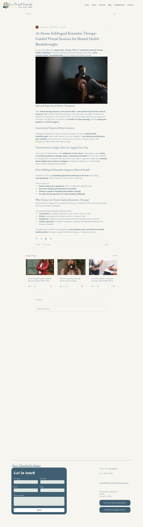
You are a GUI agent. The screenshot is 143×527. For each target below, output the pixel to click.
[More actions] (106, 27)
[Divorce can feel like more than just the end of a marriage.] (71, 267)
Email (16, 487)
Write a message (19, 495)
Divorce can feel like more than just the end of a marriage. (70, 279)
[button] (115, 14)
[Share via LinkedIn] (46, 239)
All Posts (28, 14)
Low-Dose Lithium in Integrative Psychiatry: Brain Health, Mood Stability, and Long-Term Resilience (102, 279)
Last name (43, 478)
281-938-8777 (113, 469)
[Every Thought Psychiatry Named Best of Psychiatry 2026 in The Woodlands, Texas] (40, 267)
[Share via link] (51, 239)
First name (17, 478)
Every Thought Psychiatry (26, 465)
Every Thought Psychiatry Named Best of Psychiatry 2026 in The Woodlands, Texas (39, 279)
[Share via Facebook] (36, 239)
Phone (42, 487)
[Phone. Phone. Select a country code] (43, 490)
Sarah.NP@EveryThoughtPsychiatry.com (114, 483)
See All (115, 255)
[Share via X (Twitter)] (41, 239)
